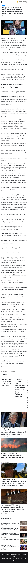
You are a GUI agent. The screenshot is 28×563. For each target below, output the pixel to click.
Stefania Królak (6, 15)
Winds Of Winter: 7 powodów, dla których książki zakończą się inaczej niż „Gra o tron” (10, 535)
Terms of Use (11, 558)
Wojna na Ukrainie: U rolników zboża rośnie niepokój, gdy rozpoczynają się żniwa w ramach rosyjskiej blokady (9, 528)
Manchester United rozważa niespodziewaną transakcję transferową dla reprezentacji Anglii (10, 547)
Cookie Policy (23, 558)
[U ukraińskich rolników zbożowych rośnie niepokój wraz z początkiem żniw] (23, 523)
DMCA (14, 560)
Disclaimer (17, 558)
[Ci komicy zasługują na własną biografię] (23, 541)
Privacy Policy (5, 558)
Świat (4, 5)
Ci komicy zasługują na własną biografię (10, 539)
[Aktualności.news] (22, 2)
